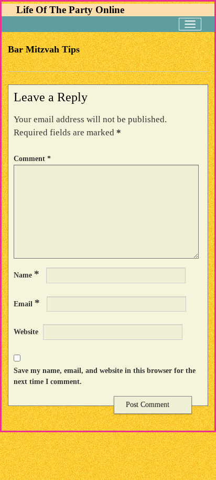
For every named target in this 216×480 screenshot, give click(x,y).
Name (26, 274)
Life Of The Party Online (70, 9)
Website (26, 331)
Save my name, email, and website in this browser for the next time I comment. (105, 376)
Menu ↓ (190, 24)
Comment (32, 158)
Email (27, 302)
